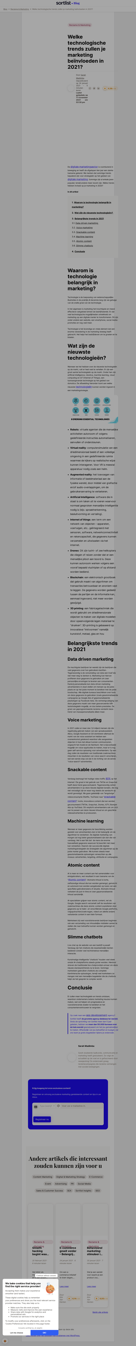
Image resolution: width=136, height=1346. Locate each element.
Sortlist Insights (83, 1190)
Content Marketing (42, 1177)
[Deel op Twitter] (94, 88)
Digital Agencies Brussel (44, 32)
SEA (69, 1190)
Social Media (84, 1183)
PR (72, 1183)
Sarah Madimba (86, 1046)
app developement (96, 1015)
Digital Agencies (40, 28)
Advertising (61, 1183)
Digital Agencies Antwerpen (46, 37)
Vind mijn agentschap (46, 69)
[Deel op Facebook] (90, 88)
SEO (97, 1190)
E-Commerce (96, 1177)
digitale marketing (78, 179)
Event (48, 1183)
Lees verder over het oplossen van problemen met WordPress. (53, 1335)
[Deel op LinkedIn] (98, 88)
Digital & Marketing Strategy (70, 1177)
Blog (5, 9)
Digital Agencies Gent (43, 42)
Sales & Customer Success (49, 1190)
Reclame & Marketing (19, 9)
